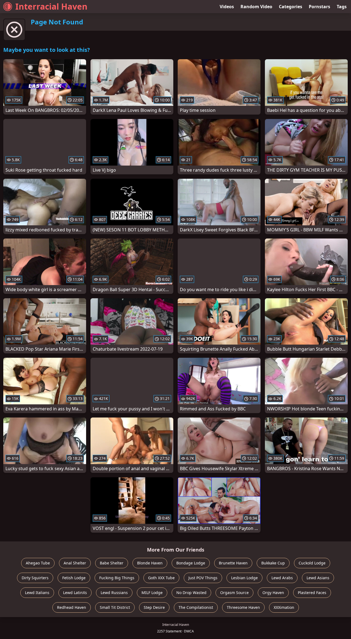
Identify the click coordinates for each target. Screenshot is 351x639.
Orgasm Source (234, 592)
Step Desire (154, 607)
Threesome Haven (243, 607)
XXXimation (284, 607)
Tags (342, 7)
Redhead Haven (71, 607)
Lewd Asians (318, 577)
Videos (227, 7)
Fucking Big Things (116, 577)
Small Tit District (115, 607)
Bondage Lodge (190, 563)
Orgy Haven (273, 592)
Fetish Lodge (74, 577)
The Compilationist (196, 607)
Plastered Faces (312, 592)
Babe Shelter (111, 563)
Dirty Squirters (35, 577)
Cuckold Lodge (312, 563)
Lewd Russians (114, 592)
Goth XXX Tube (161, 577)
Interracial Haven (51, 6)
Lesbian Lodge (244, 577)
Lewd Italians (37, 592)
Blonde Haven (150, 563)
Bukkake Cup (273, 563)
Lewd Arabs (282, 577)
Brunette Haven (233, 563)
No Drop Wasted (191, 592)
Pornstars (319, 7)
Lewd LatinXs (75, 592)
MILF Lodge (152, 592)
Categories (290, 7)
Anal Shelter (75, 563)
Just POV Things (202, 577)
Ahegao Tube (38, 563)
